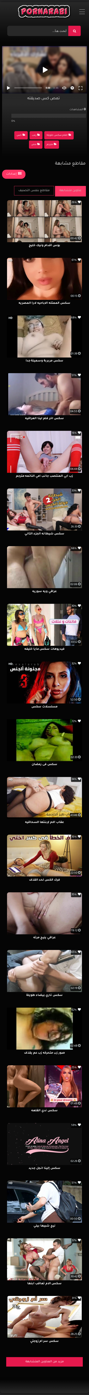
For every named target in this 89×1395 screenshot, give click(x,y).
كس (19, 135)
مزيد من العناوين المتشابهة (44, 1361)
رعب (34, 135)
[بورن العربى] (44, 12)
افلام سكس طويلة (57, 135)
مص (33, 144)
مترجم (50, 144)
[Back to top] (76, 1383)
